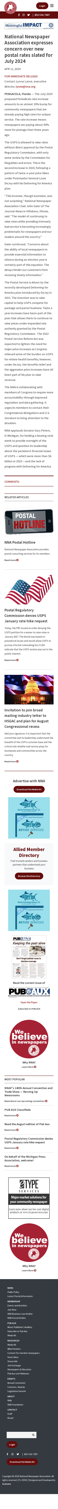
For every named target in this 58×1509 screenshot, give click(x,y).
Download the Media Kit (29, 789)
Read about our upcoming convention (24, 1101)
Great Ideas (12, 1357)
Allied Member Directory (29, 852)
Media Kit (11, 1335)
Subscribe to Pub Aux (17, 1331)
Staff (9, 1413)
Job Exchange (14, 1365)
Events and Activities (17, 1305)
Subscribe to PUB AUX (29, 1008)
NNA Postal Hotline (19, 542)
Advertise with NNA (29, 781)
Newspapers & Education (19, 1369)
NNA (9, 1400)
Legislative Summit (16, 1391)
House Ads (12, 1361)
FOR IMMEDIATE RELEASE (21, 76)
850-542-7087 (31, 1454)
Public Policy (13, 1292)
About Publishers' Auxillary (19, 1327)
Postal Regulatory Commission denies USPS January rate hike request (25, 615)
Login (42, 5)
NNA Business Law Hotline (20, 1313)
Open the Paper (29, 1002)
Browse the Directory (29, 876)
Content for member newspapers (23, 1353)
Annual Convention (16, 1382)
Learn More (28, 1066)
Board (10, 1418)
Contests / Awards (16, 1387)
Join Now (11, 1309)
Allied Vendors (14, 1348)
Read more (10, 560)
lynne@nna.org (25, 86)
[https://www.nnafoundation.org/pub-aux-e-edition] (29, 957)
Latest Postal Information (20, 1296)
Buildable (6, 1484)
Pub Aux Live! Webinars (18, 1373)
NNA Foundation (15, 1404)
